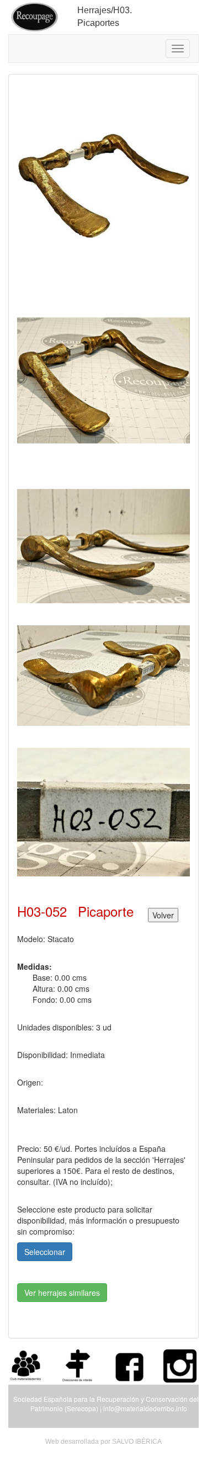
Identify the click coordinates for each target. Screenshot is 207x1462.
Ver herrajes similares (62, 1292)
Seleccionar (44, 1251)
